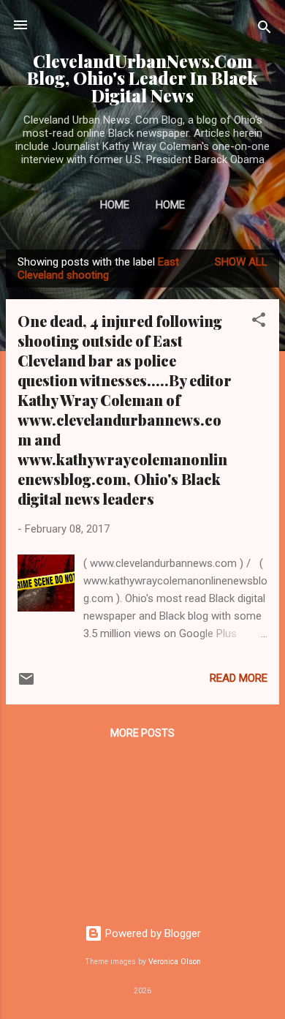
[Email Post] (26, 684)
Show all (241, 261)
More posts (142, 733)
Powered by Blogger (151, 933)
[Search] (264, 29)
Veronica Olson (174, 961)
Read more (238, 678)
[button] (258, 322)
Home (114, 204)
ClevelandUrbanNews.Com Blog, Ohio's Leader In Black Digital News (142, 78)
